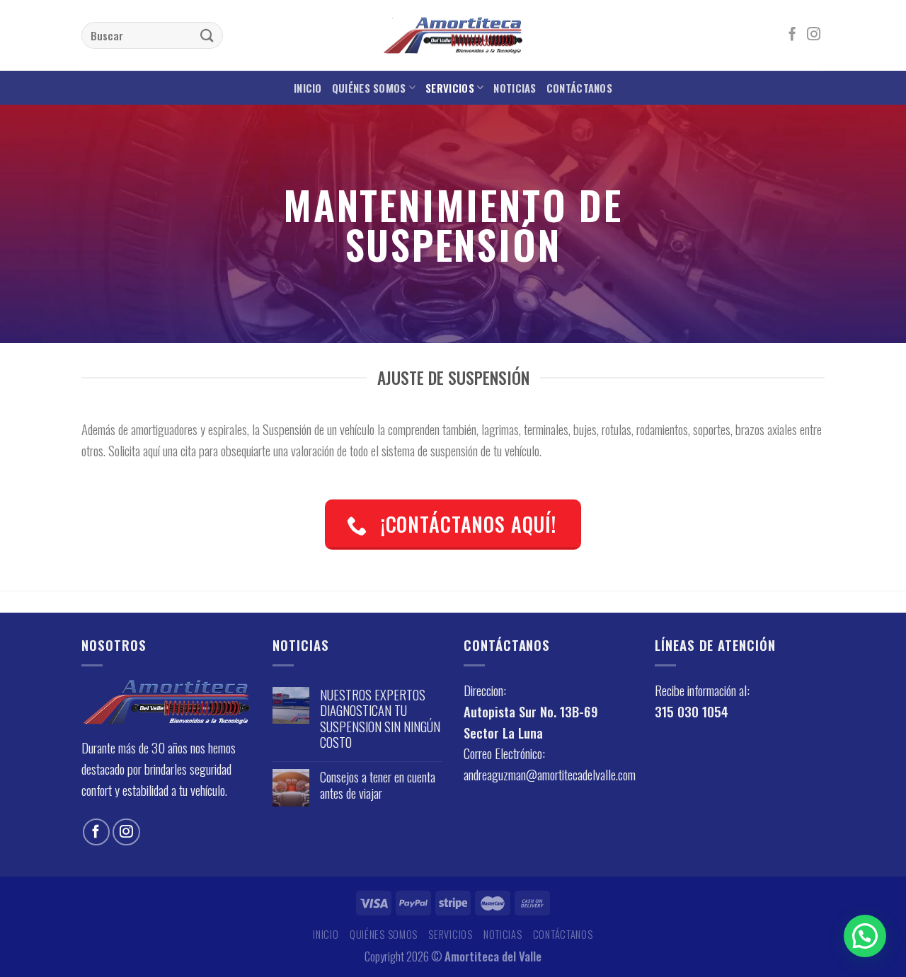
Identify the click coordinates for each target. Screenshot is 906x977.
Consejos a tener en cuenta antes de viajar (377, 785)
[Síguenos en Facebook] (792, 35)
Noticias (514, 88)
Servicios (449, 88)
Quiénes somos (369, 88)
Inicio (308, 88)
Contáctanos (579, 88)
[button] (865, 936)
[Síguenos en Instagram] (813, 35)
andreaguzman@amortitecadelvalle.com (550, 774)
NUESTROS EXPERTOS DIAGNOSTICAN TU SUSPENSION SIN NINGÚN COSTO (380, 719)
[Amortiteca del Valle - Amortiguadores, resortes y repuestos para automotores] (453, 35)
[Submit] (207, 35)
